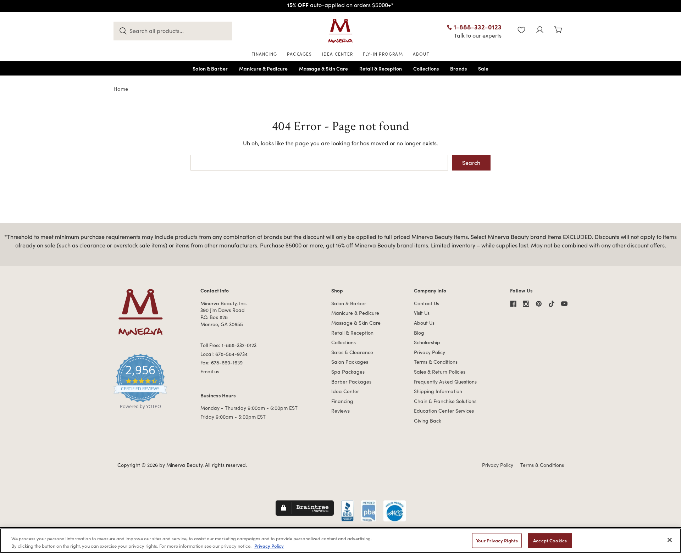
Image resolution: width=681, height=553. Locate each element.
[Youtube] (564, 304)
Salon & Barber (348, 303)
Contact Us (426, 303)
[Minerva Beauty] (340, 31)
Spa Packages (348, 371)
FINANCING (264, 54)
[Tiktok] (551, 304)
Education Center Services (444, 410)
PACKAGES (299, 54)
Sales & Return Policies (439, 371)
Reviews (340, 410)
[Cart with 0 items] (558, 31)
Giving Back (427, 420)
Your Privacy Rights (497, 540)
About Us (424, 322)
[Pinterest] (539, 304)
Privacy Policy (429, 352)
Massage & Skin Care (356, 322)
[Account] (540, 31)
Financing (342, 401)
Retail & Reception (352, 332)
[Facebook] (513, 304)
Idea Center (345, 391)
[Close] (669, 540)
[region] (340, 540)
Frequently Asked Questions (445, 381)
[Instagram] (526, 304)
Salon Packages (349, 361)
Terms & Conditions (436, 361)
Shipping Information (438, 391)
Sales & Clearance (352, 352)
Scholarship (427, 342)
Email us (209, 371)
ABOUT (421, 54)
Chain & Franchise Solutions (445, 401)
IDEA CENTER (337, 54)
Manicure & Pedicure (355, 312)
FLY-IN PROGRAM (383, 54)
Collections (343, 342)
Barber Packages (351, 381)
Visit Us (422, 312)
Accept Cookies (550, 540)
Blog (419, 332)
